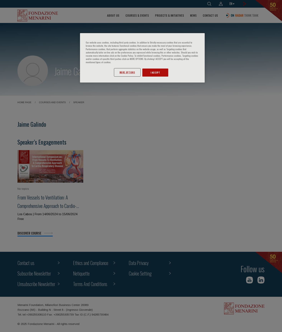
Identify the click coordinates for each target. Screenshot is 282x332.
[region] (142, 57)
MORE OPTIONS (127, 72)
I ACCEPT (155, 72)
